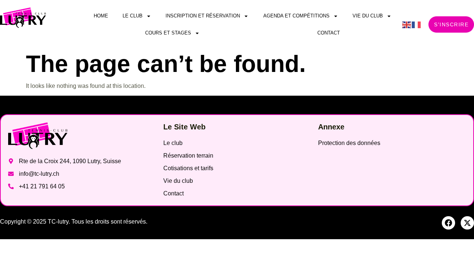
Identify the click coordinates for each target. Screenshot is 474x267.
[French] (416, 24)
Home (101, 16)
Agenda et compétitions (296, 16)
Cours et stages (168, 33)
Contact (328, 33)
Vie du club (368, 16)
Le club (133, 16)
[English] (407, 24)
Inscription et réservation (203, 16)
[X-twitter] (467, 223)
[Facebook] (448, 223)
